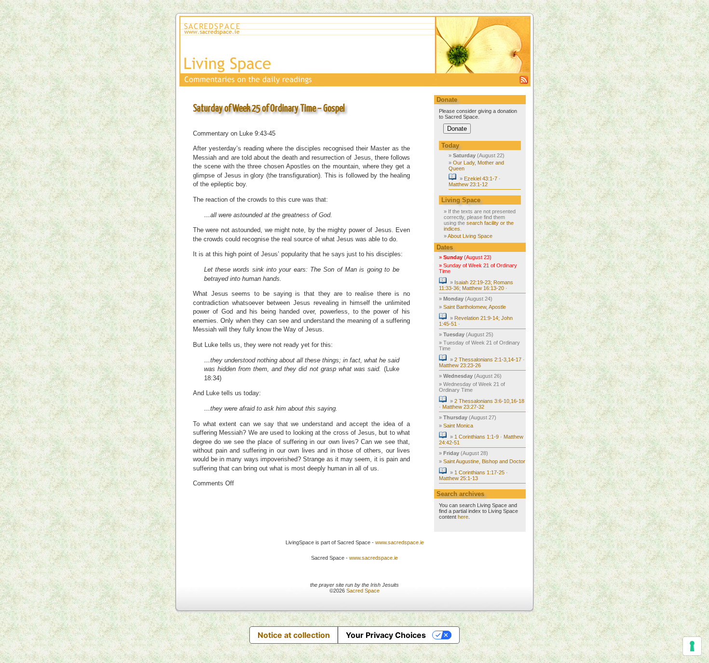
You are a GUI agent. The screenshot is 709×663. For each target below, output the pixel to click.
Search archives (460, 493)
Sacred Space (363, 591)
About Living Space (470, 236)
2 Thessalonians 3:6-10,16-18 (489, 401)
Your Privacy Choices (386, 635)
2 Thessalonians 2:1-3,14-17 (487, 359)
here (463, 517)
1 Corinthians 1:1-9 (476, 437)
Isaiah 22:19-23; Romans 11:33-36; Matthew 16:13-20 (476, 285)
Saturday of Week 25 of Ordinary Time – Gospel (269, 108)
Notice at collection (294, 635)
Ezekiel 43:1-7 (480, 178)
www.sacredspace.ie (399, 542)
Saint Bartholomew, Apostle (474, 307)
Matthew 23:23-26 (460, 365)
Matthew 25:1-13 (458, 478)
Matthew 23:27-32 (463, 407)
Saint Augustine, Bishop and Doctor (484, 461)
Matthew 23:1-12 (468, 184)
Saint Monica (458, 425)
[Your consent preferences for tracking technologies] (692, 646)
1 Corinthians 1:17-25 (479, 472)
